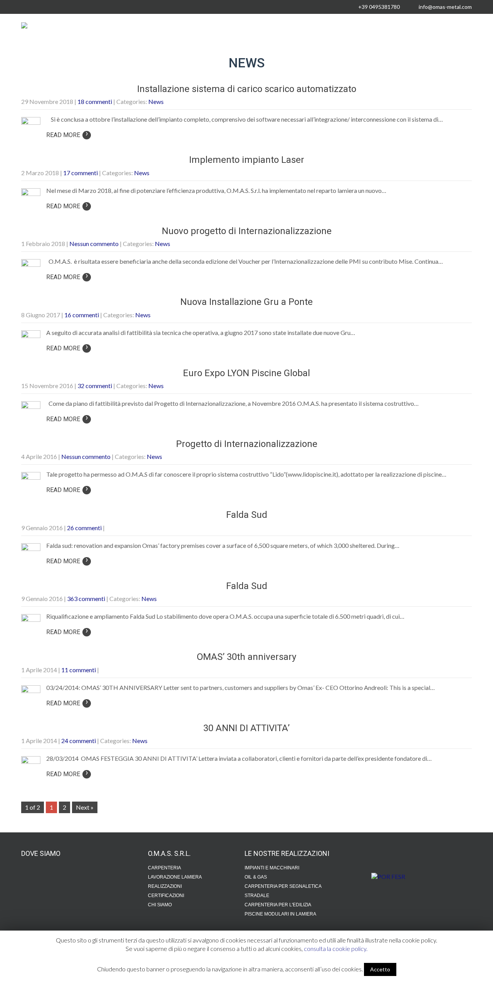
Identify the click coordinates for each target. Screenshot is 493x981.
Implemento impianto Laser (246, 159)
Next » (85, 807)
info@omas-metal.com (445, 6)
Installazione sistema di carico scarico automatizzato (246, 89)
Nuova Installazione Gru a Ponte (246, 301)
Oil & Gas (256, 877)
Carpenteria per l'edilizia (278, 904)
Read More (67, 135)
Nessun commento (94, 243)
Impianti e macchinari (272, 868)
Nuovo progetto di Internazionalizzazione (247, 231)
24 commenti (78, 740)
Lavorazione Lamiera (175, 877)
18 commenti (94, 101)
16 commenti (81, 314)
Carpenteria (164, 868)
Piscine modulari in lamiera (280, 914)
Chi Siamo (160, 904)
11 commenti (78, 669)
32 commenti (94, 385)
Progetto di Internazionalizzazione (246, 444)
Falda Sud (246, 514)
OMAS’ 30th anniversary (246, 656)
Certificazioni (166, 895)
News (156, 101)
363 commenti (86, 598)
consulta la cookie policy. (335, 948)
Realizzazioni (165, 886)
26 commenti (84, 527)
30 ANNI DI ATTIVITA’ (246, 728)
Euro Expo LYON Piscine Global (246, 373)
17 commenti (80, 172)
